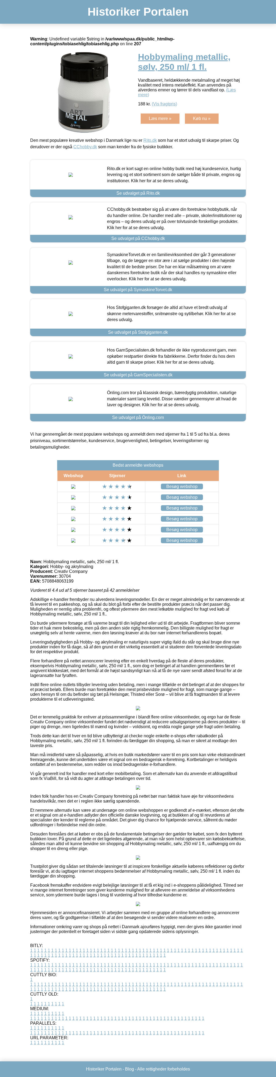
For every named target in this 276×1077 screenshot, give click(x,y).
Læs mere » (160, 118)
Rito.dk (150, 140)
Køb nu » (202, 118)
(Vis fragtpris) (164, 104)
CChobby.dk (85, 146)
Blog (129, 1069)
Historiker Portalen (138, 11)
